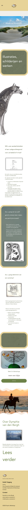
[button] (2, 5)
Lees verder (9, 456)
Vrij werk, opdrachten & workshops (11, 488)
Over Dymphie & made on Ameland (11, 486)
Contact (4, 489)
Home (4, 484)
